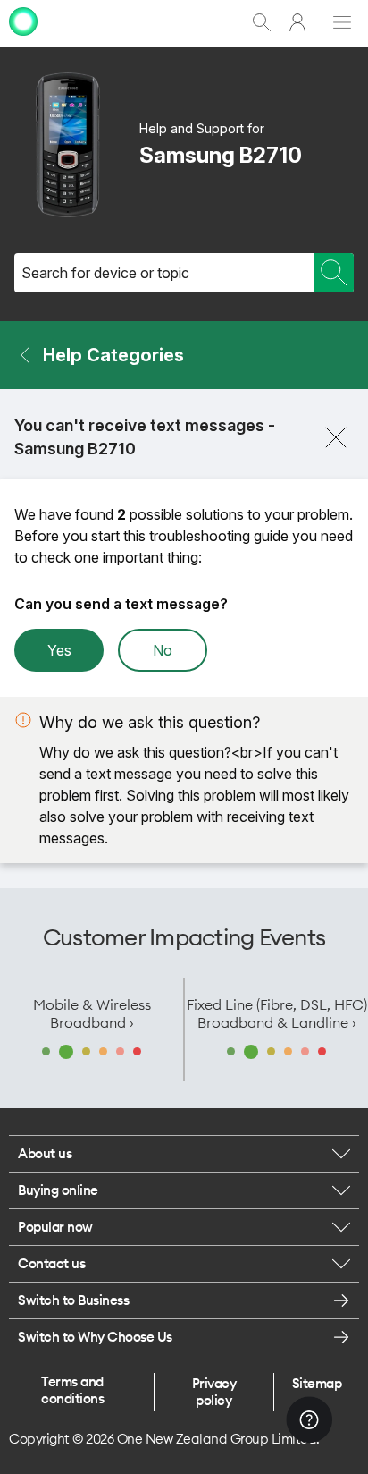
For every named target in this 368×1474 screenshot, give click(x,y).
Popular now (55, 1226)
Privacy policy (214, 1392)
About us (44, 1153)
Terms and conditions (72, 1390)
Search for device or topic (105, 273)
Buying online (58, 1190)
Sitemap (317, 1383)
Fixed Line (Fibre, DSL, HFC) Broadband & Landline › (277, 1013)
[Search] (334, 272)
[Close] (336, 437)
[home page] (23, 38)
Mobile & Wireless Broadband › (92, 1013)
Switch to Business (73, 1300)
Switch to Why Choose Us (95, 1336)
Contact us (51, 1263)
